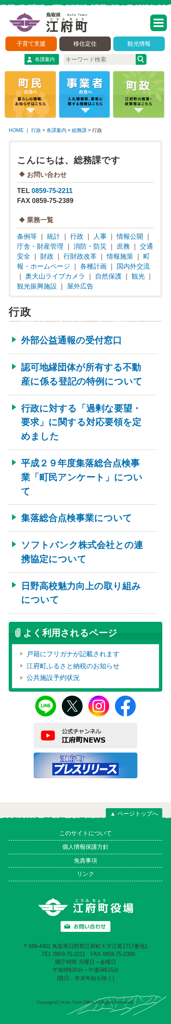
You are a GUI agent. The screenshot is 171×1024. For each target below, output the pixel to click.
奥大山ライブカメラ (55, 276)
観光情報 (139, 43)
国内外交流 (133, 266)
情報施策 (120, 256)
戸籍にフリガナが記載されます (73, 653)
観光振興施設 (37, 286)
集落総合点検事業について (76, 518)
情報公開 (130, 236)
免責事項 (85, 860)
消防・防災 (90, 246)
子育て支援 (31, 43)
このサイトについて (85, 833)
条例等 (27, 236)
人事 (100, 236)
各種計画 (93, 266)
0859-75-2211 (52, 190)
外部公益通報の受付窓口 (71, 340)
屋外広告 (80, 286)
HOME (16, 130)
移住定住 (85, 43)
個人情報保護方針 (85, 846)
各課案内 (45, 59)
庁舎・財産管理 (40, 246)
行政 (36, 130)
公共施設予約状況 (53, 677)
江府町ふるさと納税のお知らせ (73, 666)
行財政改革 (80, 256)
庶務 (123, 246)
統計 (53, 236)
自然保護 (108, 276)
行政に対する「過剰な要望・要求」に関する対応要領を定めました (81, 422)
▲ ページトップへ (134, 813)
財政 (47, 256)
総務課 (79, 130)
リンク (85, 873)
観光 (138, 276)
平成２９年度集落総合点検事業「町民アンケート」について (82, 477)
